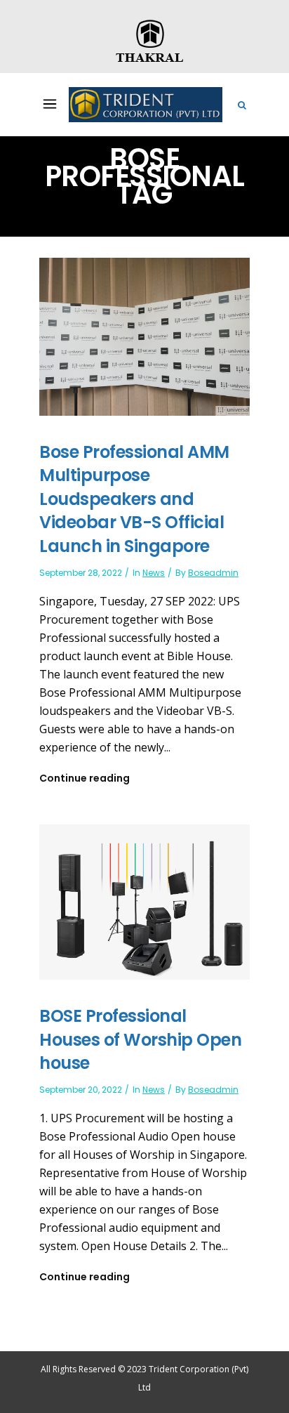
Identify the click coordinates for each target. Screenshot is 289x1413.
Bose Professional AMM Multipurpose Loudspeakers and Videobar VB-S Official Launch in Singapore (134, 499)
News (153, 573)
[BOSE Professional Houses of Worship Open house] (144, 901)
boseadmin (213, 573)
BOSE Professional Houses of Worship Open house (140, 1039)
